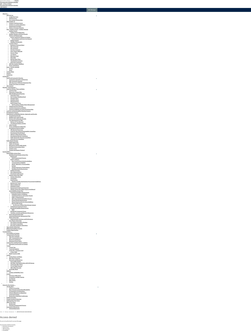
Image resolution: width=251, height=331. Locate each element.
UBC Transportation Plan (15, 238)
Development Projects (12, 112)
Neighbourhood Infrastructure (20, 169)
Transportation (7, 231)
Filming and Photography (15, 35)
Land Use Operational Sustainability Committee (23, 131)
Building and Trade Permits (16, 117)
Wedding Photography (16, 42)
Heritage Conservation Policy (17, 147)
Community (6, 76)
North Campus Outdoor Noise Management (23, 104)
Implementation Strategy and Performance (21, 219)
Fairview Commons (15, 50)
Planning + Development (9, 87)
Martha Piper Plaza (15, 59)
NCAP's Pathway (14, 159)
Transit (8, 246)
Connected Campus (14, 294)
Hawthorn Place (14, 100)
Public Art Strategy (14, 144)
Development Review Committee (19, 136)
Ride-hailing (12, 280)
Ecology (14, 166)
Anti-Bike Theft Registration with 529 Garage (22, 263)
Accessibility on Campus (13, 233)
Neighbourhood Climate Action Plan (18, 155)
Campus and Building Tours (16, 272)
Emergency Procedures (8, 326)
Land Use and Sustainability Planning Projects (19, 111)
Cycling (8, 255)
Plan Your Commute (14, 236)
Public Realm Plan (13, 142)
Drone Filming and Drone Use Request (22, 39)
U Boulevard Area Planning (16, 106)
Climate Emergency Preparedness (21, 167)
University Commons (15, 62)
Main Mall (13, 57)
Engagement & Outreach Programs (19, 187)
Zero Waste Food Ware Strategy (18, 222)
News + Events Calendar (13, 67)
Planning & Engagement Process (17, 305)
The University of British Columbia (9, 2)
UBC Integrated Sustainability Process (22, 198)
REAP (13, 209)
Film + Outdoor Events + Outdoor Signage (17, 29)
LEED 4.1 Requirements (18, 197)
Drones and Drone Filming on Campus (20, 37)
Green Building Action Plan (16, 191)
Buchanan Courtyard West (17, 45)
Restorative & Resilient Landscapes (18, 296)
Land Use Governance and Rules (17, 108)
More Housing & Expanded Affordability (19, 289)
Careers (9, 73)
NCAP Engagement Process (19, 158)
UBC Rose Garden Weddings (16, 64)
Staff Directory (13, 18)
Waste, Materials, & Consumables (21, 164)
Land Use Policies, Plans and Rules (16, 89)
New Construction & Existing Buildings (22, 161)
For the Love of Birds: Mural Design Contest (24, 205)
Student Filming (14, 40)
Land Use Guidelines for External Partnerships (21, 109)
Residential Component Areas (18, 211)
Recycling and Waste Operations (19, 225)
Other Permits (13, 125)
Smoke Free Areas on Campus (17, 84)
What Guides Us (11, 21)
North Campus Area (15, 103)
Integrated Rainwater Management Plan (19, 216)
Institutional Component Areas (18, 206)
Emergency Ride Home (15, 275)
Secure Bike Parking (15, 261)
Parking (11, 282)
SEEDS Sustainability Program (14, 228)
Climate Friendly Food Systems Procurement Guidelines (26, 181)
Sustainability (6, 151)
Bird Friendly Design (17, 203)
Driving (8, 274)
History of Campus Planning (16, 28)
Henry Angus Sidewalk (16, 51)
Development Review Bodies (16, 128)
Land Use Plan (13, 90)
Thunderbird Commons (16, 60)
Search (16, 1)
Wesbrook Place (14, 101)
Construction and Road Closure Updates (17, 242)
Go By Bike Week (13, 269)
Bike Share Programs (14, 258)
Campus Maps (10, 71)
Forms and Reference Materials (17, 126)
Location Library (13, 43)
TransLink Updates (14, 249)
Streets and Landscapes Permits (17, 119)
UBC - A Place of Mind (5, 4)
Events (11, 68)
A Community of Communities (17, 291)
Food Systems (14, 180)
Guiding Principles (15, 170)
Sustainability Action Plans (14, 153)
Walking (9, 271)
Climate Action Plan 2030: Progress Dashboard (22, 189)
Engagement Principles (15, 26)
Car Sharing (12, 278)
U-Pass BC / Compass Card (16, 250)
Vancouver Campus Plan (15, 92)
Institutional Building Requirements (19, 192)
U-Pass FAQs (13, 252)
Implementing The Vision (13, 300)
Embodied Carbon (15, 186)
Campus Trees (13, 148)
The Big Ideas (10, 286)
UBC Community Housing (15, 81)
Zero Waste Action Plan (15, 220)
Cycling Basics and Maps (15, 256)
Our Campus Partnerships (16, 20)
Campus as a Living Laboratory (17, 24)
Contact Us (9, 75)
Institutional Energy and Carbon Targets (22, 195)
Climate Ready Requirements (19, 200)
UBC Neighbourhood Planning (17, 93)
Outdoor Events (13, 31)
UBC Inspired (10, 86)
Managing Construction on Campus (18, 244)
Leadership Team (13, 17)
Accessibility (5, 330)
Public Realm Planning (12, 140)
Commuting (13, 178)
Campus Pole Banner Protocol (17, 150)
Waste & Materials (15, 184)
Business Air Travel (15, 183)
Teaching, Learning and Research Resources (22, 213)
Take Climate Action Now (13, 227)
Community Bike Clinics (16, 264)
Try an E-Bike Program (16, 266)
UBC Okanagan (92, 10)
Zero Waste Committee (16, 224)
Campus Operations (15, 177)
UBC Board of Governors (16, 129)
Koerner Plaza (14, 53)
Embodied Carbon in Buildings (19, 194)
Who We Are (10, 15)
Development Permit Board (17, 133)
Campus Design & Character (14, 299)
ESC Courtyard (14, 48)
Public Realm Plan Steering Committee (20, 137)
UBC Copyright (6, 328)
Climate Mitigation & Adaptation (17, 293)
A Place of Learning (14, 288)
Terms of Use (5, 327)
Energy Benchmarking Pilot (16, 214)
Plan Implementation (15, 172)
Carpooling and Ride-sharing (16, 277)
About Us (5, 13)
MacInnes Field (14, 56)
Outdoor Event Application (17, 32)
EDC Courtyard (14, 46)
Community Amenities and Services (18, 79)
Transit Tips (12, 247)
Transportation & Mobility (18, 162)
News (10, 70)
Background (13, 156)
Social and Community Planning (15, 78)
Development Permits (15, 115)
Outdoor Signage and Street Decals (18, 34)
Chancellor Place (14, 95)
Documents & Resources (16, 173)
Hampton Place (14, 98)
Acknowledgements (14, 308)
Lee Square (13, 54)
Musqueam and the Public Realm (17, 145)
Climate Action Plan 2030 (15, 175)
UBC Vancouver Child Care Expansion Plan (20, 82)
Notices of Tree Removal (16, 122)
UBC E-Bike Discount (15, 267)
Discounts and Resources (15, 260)
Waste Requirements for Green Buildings (22, 202)
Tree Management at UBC (16, 120)
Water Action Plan (14, 217)
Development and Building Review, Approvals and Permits (22, 114)
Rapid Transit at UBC (14, 253)
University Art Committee (17, 139)
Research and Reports (15, 239)
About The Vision (11, 302)
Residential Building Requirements (19, 208)
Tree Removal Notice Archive (18, 123)
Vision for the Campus (8, 285)
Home (1, 311)
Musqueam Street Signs (15, 241)
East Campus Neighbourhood (18, 97)
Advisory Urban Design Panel (18, 134)
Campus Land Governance (16, 23)
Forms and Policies (14, 65)
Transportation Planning (13, 235)
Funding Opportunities (12, 230)
